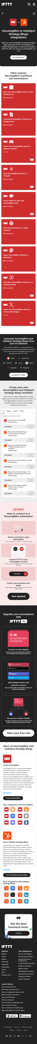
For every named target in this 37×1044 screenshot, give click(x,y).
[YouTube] (18, 1036)
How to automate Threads (9, 1005)
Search (4, 969)
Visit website (7, 793)
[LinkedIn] (11, 1036)
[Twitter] (22, 1036)
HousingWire (10, 30)
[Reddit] (30, 1036)
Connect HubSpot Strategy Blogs (17, 875)
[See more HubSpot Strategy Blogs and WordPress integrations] (23, 901)
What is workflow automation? (11, 994)
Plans (3, 972)
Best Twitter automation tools (10, 989)
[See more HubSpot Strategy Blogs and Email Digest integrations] (9, 888)
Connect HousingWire (13, 798)
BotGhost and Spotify (24, 966)
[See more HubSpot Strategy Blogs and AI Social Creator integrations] (23, 888)
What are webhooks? (8, 1000)
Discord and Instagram (25, 954)
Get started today (18, 57)
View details (8, 426)
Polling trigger (13, 422)
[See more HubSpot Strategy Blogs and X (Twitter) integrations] (9, 895)
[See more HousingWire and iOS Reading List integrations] (23, 816)
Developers (8, 1027)
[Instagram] (14, 1036)
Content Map (5, 967)
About (26, 1030)
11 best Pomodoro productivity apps (12, 1002)
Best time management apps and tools (13, 992)
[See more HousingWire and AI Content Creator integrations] (23, 809)
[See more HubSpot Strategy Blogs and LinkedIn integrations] (23, 895)
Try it (31, 426)
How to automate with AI (9, 987)
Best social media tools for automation (13, 1010)
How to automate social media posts (12, 1007)
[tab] (3, 411)
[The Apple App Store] (12, 1016)
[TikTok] (26, 1036)
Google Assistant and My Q (26, 963)
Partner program (27, 1027)
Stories (4, 956)
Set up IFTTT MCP (18, 375)
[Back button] (2, 13)
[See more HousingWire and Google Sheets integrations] (23, 822)
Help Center (5, 964)
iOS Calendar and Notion (25, 956)
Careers (16, 1027)
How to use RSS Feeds (8, 997)
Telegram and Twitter (24, 976)
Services (4, 954)
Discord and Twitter (24, 979)
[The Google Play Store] (25, 1016)
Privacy (19, 1030)
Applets (4, 959)
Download (6, 869)
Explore (5, 951)
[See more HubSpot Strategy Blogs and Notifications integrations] (9, 901)
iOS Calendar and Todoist (26, 974)
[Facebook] (7, 1036)
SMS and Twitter (23, 968)
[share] (34, 13)
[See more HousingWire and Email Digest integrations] (9, 816)
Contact (12, 1030)
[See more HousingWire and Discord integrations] (9, 822)
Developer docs (6, 975)
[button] (34, 4)
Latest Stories (7, 984)
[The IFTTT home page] (7, 4)
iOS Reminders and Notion (26, 971)
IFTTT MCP (5, 961)
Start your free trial (18, 733)
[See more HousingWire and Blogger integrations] (9, 809)
